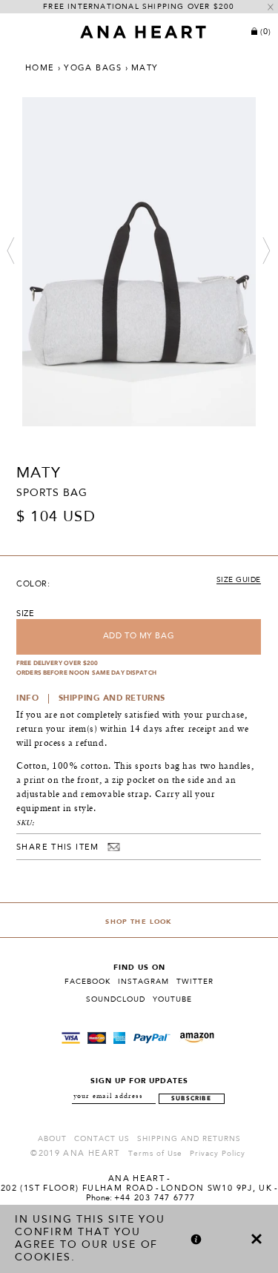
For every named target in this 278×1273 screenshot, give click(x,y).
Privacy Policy (217, 1153)
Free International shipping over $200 (138, 6)
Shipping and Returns (189, 1139)
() (265, 32)
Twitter (195, 981)
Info (27, 699)
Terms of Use (155, 1153)
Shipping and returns (112, 699)
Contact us (102, 1139)
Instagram (143, 981)
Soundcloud (115, 999)
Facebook (87, 981)
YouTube (172, 999)
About (52, 1139)
